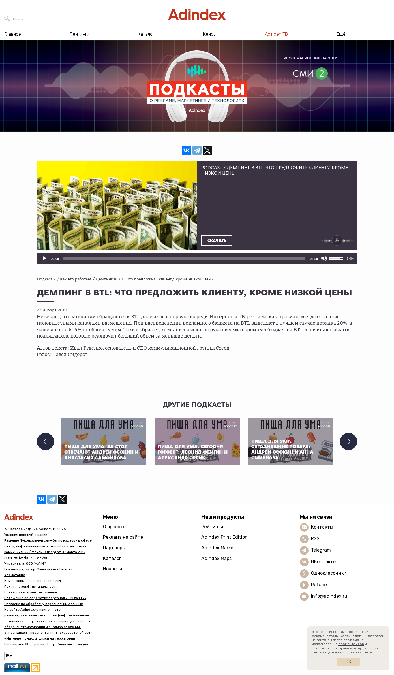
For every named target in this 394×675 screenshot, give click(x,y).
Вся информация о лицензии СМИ (32, 581)
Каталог (112, 558)
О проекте (114, 526)
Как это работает (75, 279)
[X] (207, 150)
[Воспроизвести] (44, 258)
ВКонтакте (323, 561)
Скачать (216, 241)
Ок (348, 661)
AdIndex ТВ (276, 34)
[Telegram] (197, 150)
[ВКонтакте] (186, 150)
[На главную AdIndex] (197, 14)
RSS (315, 538)
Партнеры (114, 547)
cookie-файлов (351, 644)
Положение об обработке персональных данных (45, 598)
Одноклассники (328, 573)
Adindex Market (218, 547)
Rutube (319, 584)
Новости (112, 569)
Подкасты (46, 279)
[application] (197, 258)
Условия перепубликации (25, 535)
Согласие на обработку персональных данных (43, 604)
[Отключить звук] (324, 258)
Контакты (322, 527)
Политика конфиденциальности (31, 587)
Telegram (321, 550)
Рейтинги (212, 526)
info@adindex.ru (329, 596)
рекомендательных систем (334, 652)
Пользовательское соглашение (30, 592)
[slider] (184, 258)
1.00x (350, 258)
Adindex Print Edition (224, 537)
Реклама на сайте (123, 537)
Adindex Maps (216, 558)
